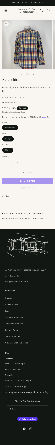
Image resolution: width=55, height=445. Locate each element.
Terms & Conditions (14, 324)
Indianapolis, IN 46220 (34, 270)
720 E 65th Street (13, 270)
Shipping (5, 112)
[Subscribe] (44, 409)
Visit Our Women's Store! (16, 343)
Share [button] (8, 196)
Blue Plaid (11, 128)
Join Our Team (11, 304)
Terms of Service (12, 336)
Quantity (6, 156)
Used (9, 151)
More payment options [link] (27, 188)
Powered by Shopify (43, 443)
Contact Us (10, 298)
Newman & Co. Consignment (22, 443)
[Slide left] (21, 74)
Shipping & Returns (14, 317)
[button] (6, 10)
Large (9, 139)
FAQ (7, 311)
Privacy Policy (11, 330)
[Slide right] (33, 74)
